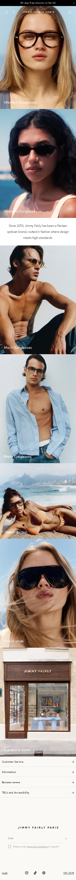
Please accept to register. (36, 846)
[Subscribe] (66, 838)
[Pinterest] (44, 874)
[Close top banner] (74, 3)
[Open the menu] (6, 12)
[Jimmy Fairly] (38, 12)
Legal (4, 873)
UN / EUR (68, 873)
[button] (14, 12)
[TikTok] (35, 874)
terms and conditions (37, 846)
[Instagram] (26, 874)
